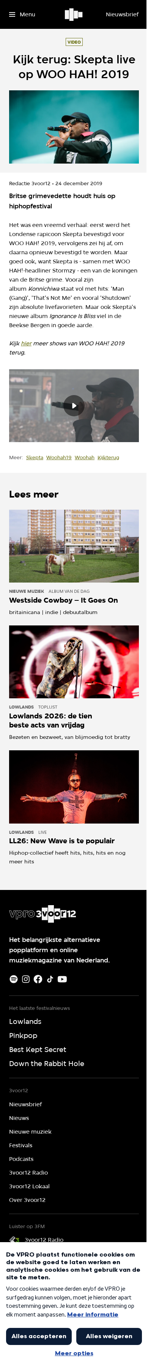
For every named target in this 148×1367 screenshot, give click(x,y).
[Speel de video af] (74, 405)
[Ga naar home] (74, 14)
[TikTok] (50, 979)
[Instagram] (25, 979)
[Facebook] (38, 979)
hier (26, 343)
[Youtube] (62, 979)
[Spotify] (13, 979)
